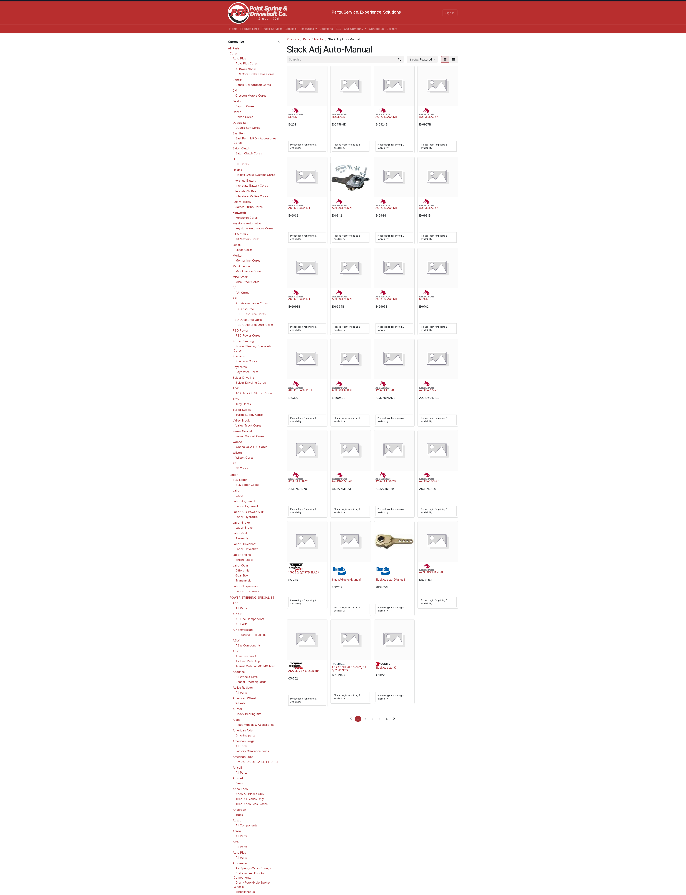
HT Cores (242, 164)
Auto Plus (239, 58)
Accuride (239, 672)
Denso (237, 112)
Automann (240, 863)
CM (235, 90)
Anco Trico (240, 789)
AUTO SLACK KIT (387, 117)
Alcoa (236, 719)
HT (235, 159)
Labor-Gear (240, 565)
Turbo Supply (242, 410)
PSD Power (240, 330)
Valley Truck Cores (248, 425)
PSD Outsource (243, 309)
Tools (239, 814)
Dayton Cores (244, 106)
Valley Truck (241, 420)
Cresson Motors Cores (250, 95)
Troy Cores (243, 404)
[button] (422, 59)
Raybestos (240, 367)
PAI (235, 287)
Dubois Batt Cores (247, 127)
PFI (235, 298)
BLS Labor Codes (247, 485)
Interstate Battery (244, 180)
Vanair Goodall (242, 431)
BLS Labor (240, 480)
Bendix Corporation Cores (253, 85)
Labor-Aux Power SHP (248, 512)
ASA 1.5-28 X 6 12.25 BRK (304, 671)
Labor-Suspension (245, 586)
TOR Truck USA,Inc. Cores (254, 393)
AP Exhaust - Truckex (250, 634)
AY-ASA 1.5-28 (385, 390)
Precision (239, 356)
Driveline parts (245, 735)
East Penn (239, 133)
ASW (236, 640)
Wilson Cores (244, 457)
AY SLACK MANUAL (431, 572)
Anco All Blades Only (249, 794)
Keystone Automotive (247, 223)
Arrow (237, 831)
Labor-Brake (241, 522)
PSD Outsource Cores (250, 314)
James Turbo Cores (249, 207)
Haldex (237, 170)
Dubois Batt (240, 122)
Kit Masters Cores (247, 239)
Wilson (237, 452)
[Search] (399, 59)
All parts (241, 692)
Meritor (238, 255)
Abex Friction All (246, 656)
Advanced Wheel (244, 698)
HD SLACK (338, 117)
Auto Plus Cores (246, 63)
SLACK (292, 117)
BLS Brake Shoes (245, 69)
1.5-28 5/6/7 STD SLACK (303, 572)
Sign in (449, 13)
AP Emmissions (243, 629)
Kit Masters (240, 234)
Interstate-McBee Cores (251, 196)
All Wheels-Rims (246, 677)
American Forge (243, 741)
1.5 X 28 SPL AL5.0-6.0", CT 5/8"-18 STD (349, 669)
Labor (234, 475)
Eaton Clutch (241, 148)
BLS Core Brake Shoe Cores (254, 74)
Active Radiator (243, 687)
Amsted (238, 778)
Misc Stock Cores (247, 282)
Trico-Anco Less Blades (251, 804)
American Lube (243, 757)
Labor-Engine (242, 554)
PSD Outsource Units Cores (254, 325)
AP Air (237, 614)
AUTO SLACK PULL (300, 390)
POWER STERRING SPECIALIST (252, 597)
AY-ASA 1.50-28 (298, 481)
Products (293, 39)
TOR (236, 388)
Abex (236, 651)
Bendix (237, 80)
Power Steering (243, 341)
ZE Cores (241, 468)
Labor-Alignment (244, 501)
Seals (239, 783)
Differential (242, 570)
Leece (237, 245)
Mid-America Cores (248, 271)
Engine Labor (244, 559)
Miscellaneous (245, 892)
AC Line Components (249, 619)
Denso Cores (244, 117)
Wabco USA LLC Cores (251, 447)
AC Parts (241, 624)
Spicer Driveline (243, 377)
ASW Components (248, 645)
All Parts (234, 48)
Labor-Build (240, 533)
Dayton (237, 101)
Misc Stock (240, 277)
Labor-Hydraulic (246, 517)
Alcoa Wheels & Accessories (254, 724)
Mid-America (241, 266)
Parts (306, 39)
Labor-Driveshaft (244, 544)
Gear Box (241, 575)
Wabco (237, 442)
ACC (235, 603)
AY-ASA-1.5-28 (428, 390)
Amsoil (237, 767)
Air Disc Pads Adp (247, 661)
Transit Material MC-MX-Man (255, 666)
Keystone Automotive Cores (254, 228)
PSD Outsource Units (247, 320)
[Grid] (445, 59)
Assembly (242, 538)
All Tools (241, 746)
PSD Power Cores (247, 335)
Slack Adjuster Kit (386, 667)
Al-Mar (237, 709)
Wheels (240, 703)
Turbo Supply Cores (249, 415)
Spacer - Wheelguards (250, 682)
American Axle (243, 730)
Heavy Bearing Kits (248, 714)
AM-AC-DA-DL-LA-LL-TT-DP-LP (257, 762)
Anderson (239, 809)
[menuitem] (233, 28)
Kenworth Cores (246, 217)
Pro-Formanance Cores (251, 303)
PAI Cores (242, 292)
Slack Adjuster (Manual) (346, 579)
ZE (234, 463)
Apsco (237, 820)
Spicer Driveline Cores (250, 382)
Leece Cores (243, 250)
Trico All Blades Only (249, 799)
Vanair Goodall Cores (249, 436)
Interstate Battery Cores (251, 185)
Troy (236, 399)
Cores (234, 53)
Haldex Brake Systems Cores (255, 175)
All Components (246, 825)
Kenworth (239, 212)
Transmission (244, 580)
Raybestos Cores (247, 372)
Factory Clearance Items (252, 751)
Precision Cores (246, 361)
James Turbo (242, 202)
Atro (236, 842)
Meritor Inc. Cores (247, 260)
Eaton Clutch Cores (248, 153)
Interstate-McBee (244, 191)
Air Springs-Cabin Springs (253, 868)
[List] (453, 59)
